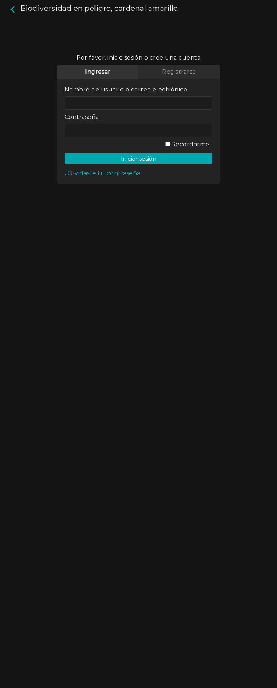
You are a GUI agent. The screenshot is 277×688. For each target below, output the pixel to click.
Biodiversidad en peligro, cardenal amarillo (98, 8)
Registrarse (179, 71)
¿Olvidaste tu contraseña (103, 173)
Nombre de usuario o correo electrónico (126, 89)
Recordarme (190, 144)
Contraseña (82, 116)
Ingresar (98, 71)
